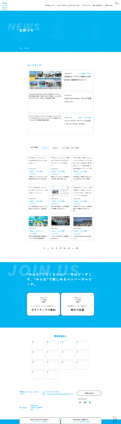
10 (60, 248)
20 (77, 248)
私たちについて (49, 5)
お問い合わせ (109, 5)
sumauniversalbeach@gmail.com (58, 394)
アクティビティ (86, 5)
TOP (20, 48)
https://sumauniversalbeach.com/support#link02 (77, 304)
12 (69, 248)
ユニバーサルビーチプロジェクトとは (68, 5)
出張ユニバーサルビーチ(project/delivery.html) (40, 421)
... (48, 248)
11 (65, 248)
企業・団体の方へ (98, 5)
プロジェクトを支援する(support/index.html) (43, 304)
